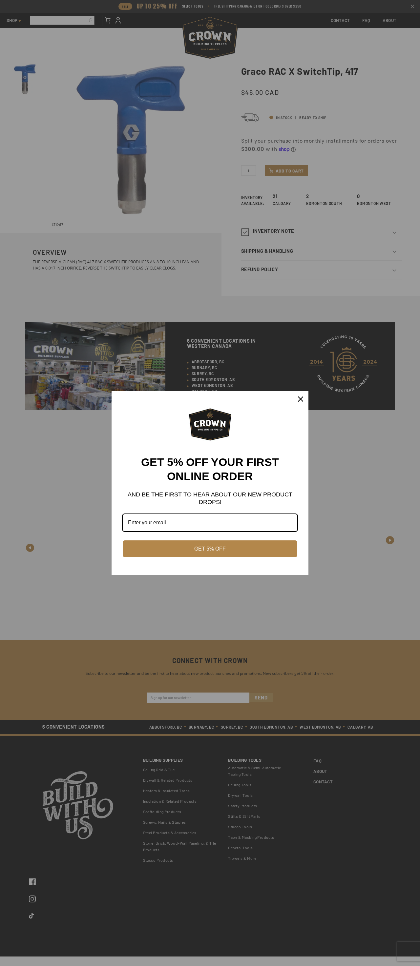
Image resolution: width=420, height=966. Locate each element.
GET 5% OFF (210, 549)
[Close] (300, 399)
